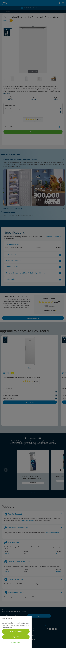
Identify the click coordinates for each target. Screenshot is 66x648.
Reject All (16, 637)
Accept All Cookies (15, 631)
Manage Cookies (15, 642)
